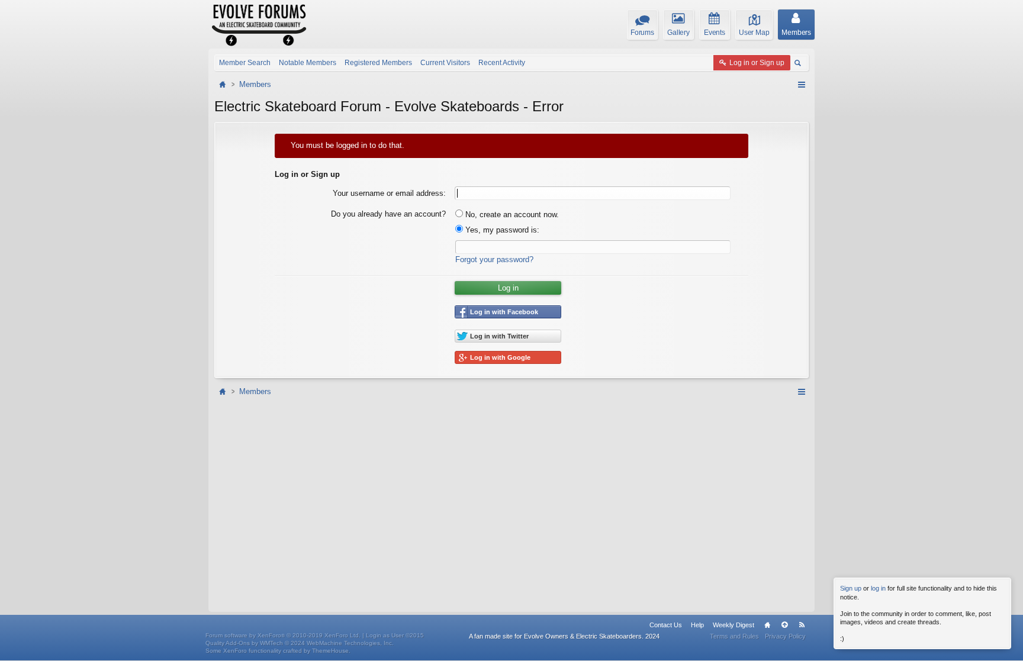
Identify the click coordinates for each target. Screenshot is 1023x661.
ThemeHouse (330, 650)
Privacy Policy (785, 636)
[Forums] (224, 84)
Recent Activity (501, 63)
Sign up (850, 588)
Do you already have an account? (388, 213)
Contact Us (665, 624)
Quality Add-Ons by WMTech (299, 643)
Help (697, 624)
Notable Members (307, 63)
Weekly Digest (733, 624)
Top (784, 625)
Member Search (245, 63)
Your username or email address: (389, 193)
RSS (801, 625)
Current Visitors (445, 63)
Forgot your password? (494, 259)
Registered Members (378, 63)
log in (878, 588)
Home (767, 625)
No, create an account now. (511, 214)
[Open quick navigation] (801, 84)
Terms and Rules (734, 636)
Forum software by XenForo (283, 635)
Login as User (395, 635)
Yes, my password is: (501, 229)
